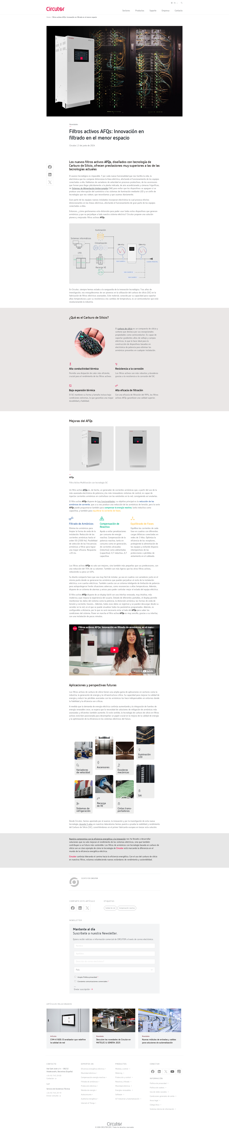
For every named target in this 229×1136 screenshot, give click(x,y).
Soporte (153, 11)
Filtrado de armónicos (89, 1082)
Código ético (155, 1105)
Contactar (50, 1079)
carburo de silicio (124, 329)
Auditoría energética (89, 1099)
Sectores (126, 11)
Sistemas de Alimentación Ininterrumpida (90, 188)
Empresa (165, 11)
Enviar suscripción (82, 989)
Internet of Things (88, 1103)
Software (119, 1095)
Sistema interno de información (162, 1109)
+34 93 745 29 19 (54, 1093)
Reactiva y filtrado (122, 1082)
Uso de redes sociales (158, 1092)
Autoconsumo (86, 1095)
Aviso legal (154, 1101)
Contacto (178, 11)
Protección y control (123, 1077)
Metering (119, 1073)
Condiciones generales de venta (162, 1096)
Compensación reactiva (127, 908)
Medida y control (122, 1069)
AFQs (85, 490)
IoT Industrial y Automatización (127, 1099)
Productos (139, 11)
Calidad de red (110, 908)
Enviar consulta (53, 1096)
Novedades (73, 125)
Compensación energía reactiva (93, 1077)
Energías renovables (123, 1090)
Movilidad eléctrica (88, 1073)
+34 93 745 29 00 (54, 1076)
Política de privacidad (158, 1083)
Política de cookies (157, 1088)
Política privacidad (90, 977)
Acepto (88, 977)
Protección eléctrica (88, 1086)
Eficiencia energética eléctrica (92, 1069)
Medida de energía (88, 1090)
